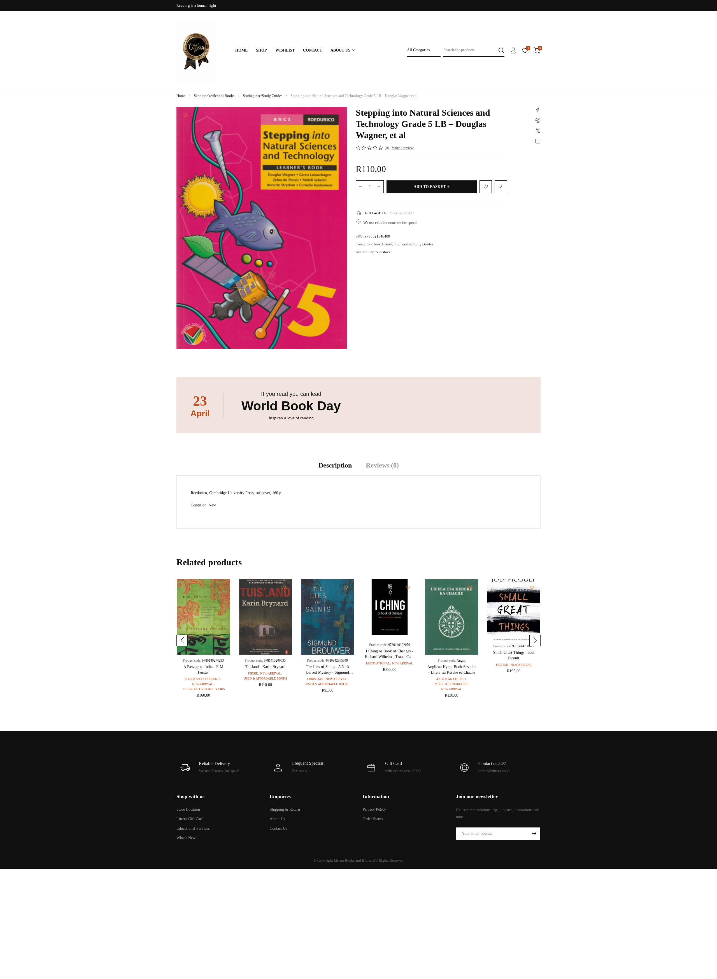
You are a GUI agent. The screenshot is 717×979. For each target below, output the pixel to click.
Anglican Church (451, 679)
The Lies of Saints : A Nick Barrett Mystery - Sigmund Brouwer (327, 672)
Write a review (402, 148)
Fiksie (253, 673)
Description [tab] (335, 465)
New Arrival (383, 244)
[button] (182, 640)
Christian (315, 679)
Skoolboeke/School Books (214, 96)
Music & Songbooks (451, 684)
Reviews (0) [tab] (382, 465)
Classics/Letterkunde (203, 679)
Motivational (378, 663)
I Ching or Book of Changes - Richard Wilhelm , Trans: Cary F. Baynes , (389, 656)
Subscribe (533, 833)
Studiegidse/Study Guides (262, 96)
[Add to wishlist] (184, 115)
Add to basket (430, 187)
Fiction (502, 664)
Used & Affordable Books (203, 689)
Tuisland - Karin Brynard (265, 667)
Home (180, 96)
